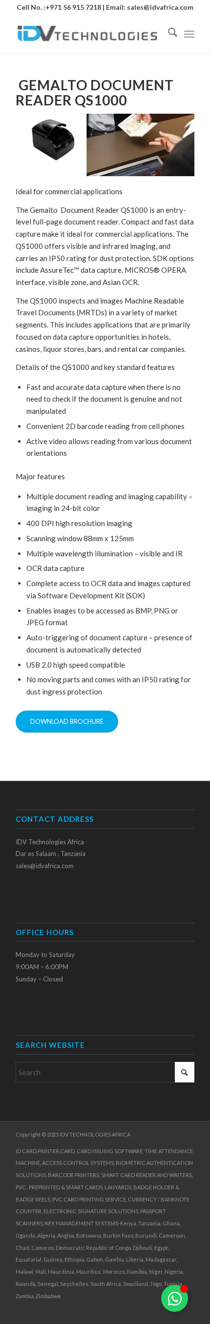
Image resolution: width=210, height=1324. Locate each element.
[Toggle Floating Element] (174, 1298)
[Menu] (189, 33)
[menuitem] (167, 33)
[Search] (167, 33)
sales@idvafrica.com (160, 7)
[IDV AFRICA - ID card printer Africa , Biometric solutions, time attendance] (87, 33)
